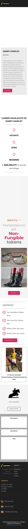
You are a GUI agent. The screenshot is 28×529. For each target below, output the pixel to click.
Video (16, 473)
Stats (15, 471)
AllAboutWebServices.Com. (14, 525)
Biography (17, 469)
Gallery (16, 476)
